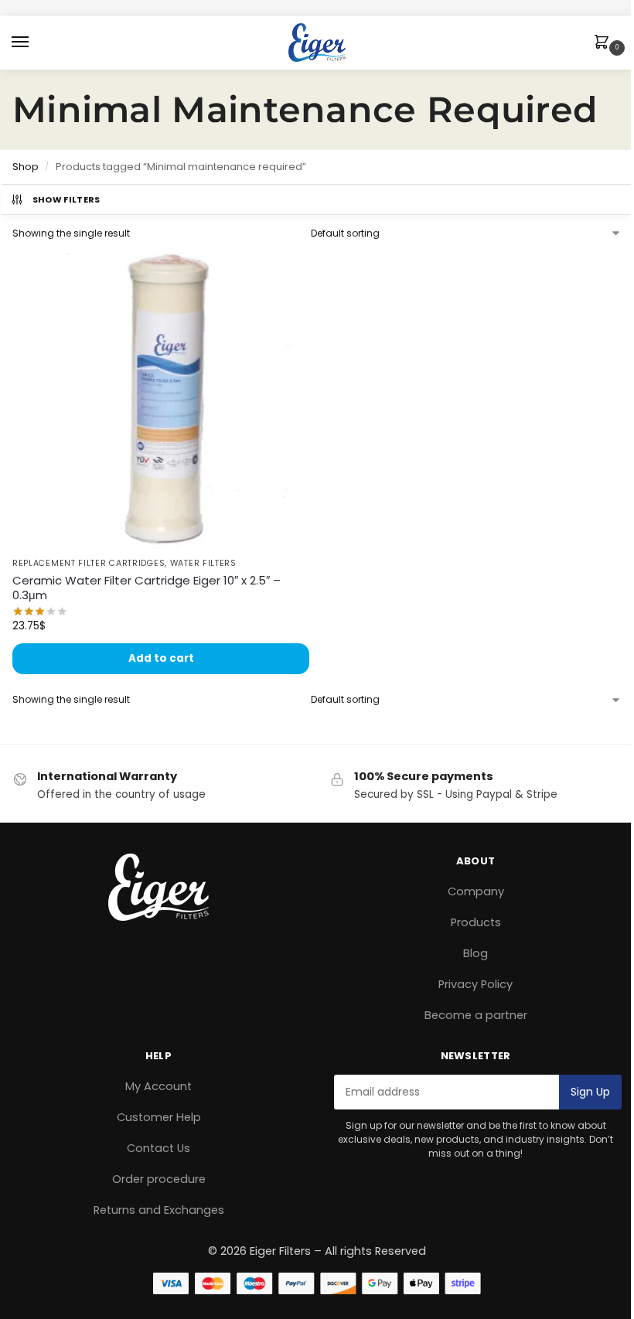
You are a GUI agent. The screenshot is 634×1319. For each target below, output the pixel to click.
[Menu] (35, 42)
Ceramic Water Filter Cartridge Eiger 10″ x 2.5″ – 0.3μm (146, 588)
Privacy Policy (475, 984)
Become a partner (475, 1015)
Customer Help (159, 1117)
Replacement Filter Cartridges (88, 563)
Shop (25, 166)
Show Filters (66, 199)
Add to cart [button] (161, 658)
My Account (158, 1086)
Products (476, 922)
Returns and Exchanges (159, 1210)
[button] (604, 43)
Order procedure (159, 1179)
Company (476, 891)
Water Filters (203, 563)
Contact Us (158, 1148)
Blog (475, 953)
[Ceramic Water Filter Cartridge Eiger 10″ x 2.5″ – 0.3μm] (160, 400)
